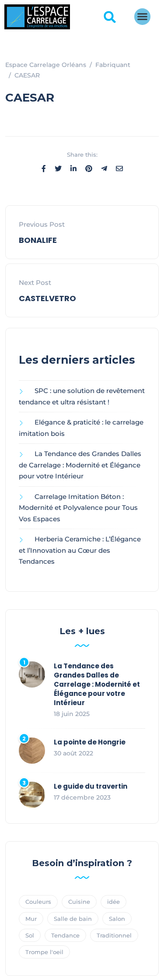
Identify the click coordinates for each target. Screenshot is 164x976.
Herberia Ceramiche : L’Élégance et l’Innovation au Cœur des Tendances (80, 550)
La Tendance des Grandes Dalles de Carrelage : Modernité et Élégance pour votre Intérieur (80, 464)
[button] (110, 17)
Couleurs (38, 901)
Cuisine (79, 901)
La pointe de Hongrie (90, 742)
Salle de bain (73, 918)
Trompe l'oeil (44, 951)
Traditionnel (114, 935)
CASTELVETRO (47, 298)
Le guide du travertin (90, 786)
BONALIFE (38, 240)
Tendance (65, 935)
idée (113, 901)
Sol (29, 935)
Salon (117, 918)
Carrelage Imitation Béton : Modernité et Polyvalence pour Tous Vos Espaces (78, 507)
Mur (31, 918)
